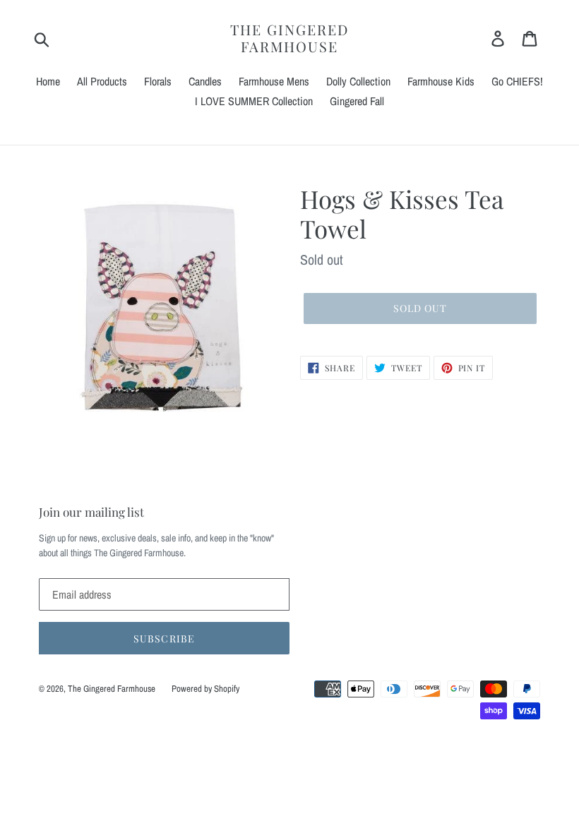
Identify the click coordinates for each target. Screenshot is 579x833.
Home (48, 81)
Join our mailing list (91, 512)
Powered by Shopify (205, 689)
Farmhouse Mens (274, 81)
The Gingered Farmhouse (289, 38)
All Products (102, 81)
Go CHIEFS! (517, 81)
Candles (205, 81)
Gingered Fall (357, 101)
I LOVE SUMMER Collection (254, 101)
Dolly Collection (358, 81)
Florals (158, 81)
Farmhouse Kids (440, 81)
